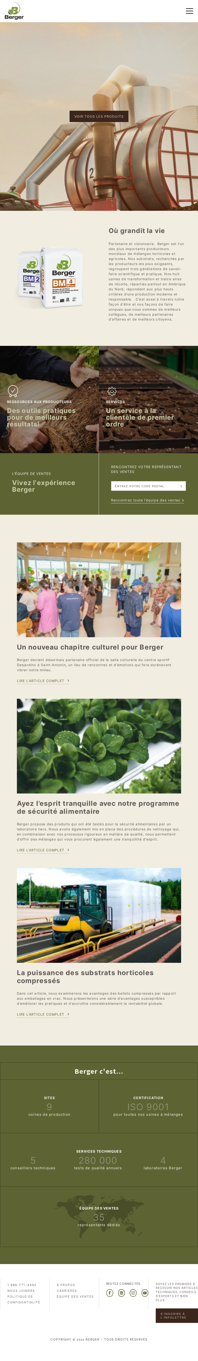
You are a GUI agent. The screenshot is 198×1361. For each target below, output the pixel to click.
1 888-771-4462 (21, 1285)
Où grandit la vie (137, 231)
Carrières (67, 1291)
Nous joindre (21, 1291)
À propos (66, 1285)
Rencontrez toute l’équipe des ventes (145, 500)
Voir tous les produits (99, 116)
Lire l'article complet (40, 681)
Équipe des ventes (75, 1296)
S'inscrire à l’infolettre (173, 1315)
